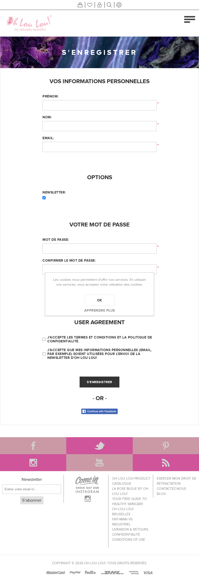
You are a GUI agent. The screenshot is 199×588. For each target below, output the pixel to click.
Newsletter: (54, 192)
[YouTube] (99, 462)
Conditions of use (128, 540)
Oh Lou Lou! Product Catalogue (131, 481)
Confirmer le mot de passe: (69, 260)
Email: (48, 138)
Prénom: (50, 96)
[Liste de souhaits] (90, 5)
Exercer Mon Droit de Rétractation (176, 481)
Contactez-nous (171, 489)
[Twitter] (99, 445)
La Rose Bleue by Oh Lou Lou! (130, 491)
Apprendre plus (99, 310)
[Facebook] (33, 445)
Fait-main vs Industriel (122, 521)
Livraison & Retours (130, 529)
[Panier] (80, 5)
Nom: (47, 117)
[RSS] (166, 462)
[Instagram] (33, 462)
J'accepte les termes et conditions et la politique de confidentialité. (99, 339)
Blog (161, 494)
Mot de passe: (55, 240)
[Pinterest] (166, 445)
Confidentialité (126, 534)
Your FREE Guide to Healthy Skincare (129, 501)
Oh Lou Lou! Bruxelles (122, 511)
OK (99, 300)
